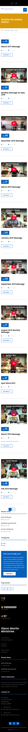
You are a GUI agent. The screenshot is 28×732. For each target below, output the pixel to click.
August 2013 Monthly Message (10, 331)
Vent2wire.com (16, 729)
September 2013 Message (12, 284)
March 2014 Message (10, 187)
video (14, 50)
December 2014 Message (12, 140)
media (11, 50)
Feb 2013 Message (9, 488)
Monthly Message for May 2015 (13, 93)
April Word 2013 (8, 383)
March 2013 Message (10, 434)
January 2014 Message (11, 238)
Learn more (9, 573)
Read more (6, 55)
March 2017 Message (10, 46)
